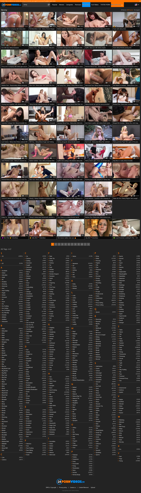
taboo (129, 332)
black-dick (12, 393)
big (12, 364)
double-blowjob (36, 387)
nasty (82, 392)
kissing (82, 286)
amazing (12, 284)
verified (129, 401)
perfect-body (82, 475)
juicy (82, 277)
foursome (59, 307)
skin (106, 413)
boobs (12, 410)
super (129, 314)
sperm (106, 455)
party (82, 461)
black (12, 388)
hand (59, 383)
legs (82, 300)
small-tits (106, 432)
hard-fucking (59, 390)
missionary (82, 353)
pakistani (82, 455)
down (36, 391)
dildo (36, 372)
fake (59, 256)
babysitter (12, 331)
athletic (12, 317)
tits (129, 367)
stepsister (129, 280)
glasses (59, 347)
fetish (59, 278)
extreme (36, 434)
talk (129, 334)
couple (36, 305)
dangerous (36, 354)
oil (82, 430)
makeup (82, 334)
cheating (36, 269)
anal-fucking (12, 290)
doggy (36, 378)
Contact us (73, 487)
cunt (36, 333)
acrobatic (12, 270)
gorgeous (59, 358)
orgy (82, 443)
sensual (106, 382)
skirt (106, 417)
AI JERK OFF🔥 (118, 5)
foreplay (59, 305)
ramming (106, 319)
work (129, 440)
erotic (36, 419)
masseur (82, 342)
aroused (12, 297)
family (59, 260)
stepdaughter (129, 274)
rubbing (106, 357)
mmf (82, 358)
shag (106, 390)
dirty (36, 374)
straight (129, 287)
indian (59, 443)
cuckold (36, 318)
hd (59, 394)
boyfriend (12, 421)
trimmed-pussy (129, 378)
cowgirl (36, 307)
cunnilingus (36, 331)
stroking (129, 298)
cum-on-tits (36, 325)
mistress (82, 356)
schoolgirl (106, 373)
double (36, 385)
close (36, 283)
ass (12, 304)
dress (36, 398)
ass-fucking (12, 306)
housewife (59, 423)
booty (12, 413)
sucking (129, 309)
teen (129, 347)
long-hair (82, 315)
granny (59, 361)
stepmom (129, 278)
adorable (12, 275)
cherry (36, 272)
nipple (82, 409)
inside (59, 450)
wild (129, 435)
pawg (82, 466)
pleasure (106, 269)
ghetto (59, 338)
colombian (36, 294)
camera (12, 460)
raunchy (106, 321)
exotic (36, 430)
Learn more (52, 1)
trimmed (129, 376)
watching (129, 420)
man (82, 338)
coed (36, 289)
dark (36, 356)
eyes (36, 436)
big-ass (12, 366)
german (59, 336)
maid (82, 331)
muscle (82, 378)
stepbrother (129, 272)
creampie (36, 316)
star (129, 265)
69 (12, 263)
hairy (59, 379)
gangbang (59, 332)
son (106, 448)
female (59, 272)
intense (59, 452)
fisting (59, 291)
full (59, 318)
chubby (36, 278)
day (36, 363)
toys (129, 374)
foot (59, 298)
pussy (106, 300)
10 (82, 244)
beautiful (12, 355)
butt (12, 450)
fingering (59, 283)
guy (59, 367)
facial (36, 455)
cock (36, 285)
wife (129, 433)
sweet (129, 320)
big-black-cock (12, 368)
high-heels (59, 405)
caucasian (36, 263)
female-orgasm (59, 274)
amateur (12, 282)
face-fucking (36, 448)
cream (36, 314)
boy (12, 419)
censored (36, 267)
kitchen (82, 288)
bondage (12, 406)
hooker (59, 414)
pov (106, 285)
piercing (106, 260)
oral (82, 439)
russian (106, 359)
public (106, 296)
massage (82, 340)
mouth (82, 373)
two (129, 380)
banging (12, 342)
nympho (82, 420)
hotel (59, 421)
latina (82, 298)
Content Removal (84, 487)
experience (36, 432)
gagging (59, 327)
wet (129, 424)
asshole (12, 315)
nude (82, 414)
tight (129, 363)
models (82, 362)
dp (36, 394)
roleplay (106, 343)
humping (59, 432)
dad (36, 349)
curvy (36, 338)
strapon (129, 291)
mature (82, 347)
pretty (106, 287)
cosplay (36, 298)
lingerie (82, 306)
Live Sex (86, 5)
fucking (59, 316)
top (129, 372)
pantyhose (82, 459)
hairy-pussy (59, 381)
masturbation (82, 345)
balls (12, 337)
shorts (106, 399)
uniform (129, 390)
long (82, 313)
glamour (59, 345)
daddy (36, 352)
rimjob (106, 339)
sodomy (106, 439)
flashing (59, 294)
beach (12, 353)
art (12, 299)
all (12, 279)
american (12, 286)
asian (12, 301)
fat (59, 265)
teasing (129, 345)
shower (106, 404)
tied (129, 361)
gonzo (59, 354)
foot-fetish (59, 300)
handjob (59, 385)
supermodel (129, 316)
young (129, 461)
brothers (12, 432)
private (106, 291)
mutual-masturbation (82, 380)
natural (82, 394)
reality (106, 324)
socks (106, 437)
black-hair (12, 395)
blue (12, 401)
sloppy (106, 426)
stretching (129, 294)
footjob (59, 302)
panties (82, 457)
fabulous (36, 443)
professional (106, 294)
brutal (12, 437)
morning (82, 369)
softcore (106, 443)
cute (36, 340)
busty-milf (12, 448)
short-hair (106, 397)
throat (129, 358)
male (82, 336)
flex (59, 296)
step (129, 269)
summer (129, 311)
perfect (82, 472)
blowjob (12, 399)
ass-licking (12, 308)
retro (106, 330)
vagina (129, 399)
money (82, 364)
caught (36, 265)
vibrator (129, 404)
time (129, 365)
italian (82, 256)
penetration (82, 468)
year (129, 456)
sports (129, 256)
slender (106, 421)
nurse (82, 416)
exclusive (36, 427)
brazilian (12, 426)
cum (36, 320)
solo (106, 446)
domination (36, 383)
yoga (129, 458)
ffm (59, 280)
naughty (82, 400)
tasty (129, 338)
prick (106, 289)
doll (36, 380)
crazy (36, 311)
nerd (82, 405)
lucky (82, 322)
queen (106, 312)
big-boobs (12, 371)
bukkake (12, 443)
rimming (106, 341)
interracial (59, 455)
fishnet (59, 289)
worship (129, 442)
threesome (129, 354)
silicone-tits (106, 406)
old (82, 432)
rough (106, 350)
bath (12, 344)
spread (129, 258)
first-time (59, 287)
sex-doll (106, 386)
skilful (106, 410)
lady (82, 295)
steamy (129, 267)
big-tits (12, 379)
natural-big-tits (82, 396)
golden (59, 352)
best (12, 362)
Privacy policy (63, 487)
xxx (129, 449)
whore (129, 431)
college (36, 291)
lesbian (82, 302)
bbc (12, 346)
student (129, 302)
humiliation (59, 430)
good (59, 356)
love (82, 320)
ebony (36, 412)
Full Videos (95, 5)
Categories (69, 5)
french (59, 311)
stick (129, 283)
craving (36, 309)
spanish (106, 450)
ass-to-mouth (12, 310)
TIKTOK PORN (105, 5)
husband (59, 434)
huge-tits (59, 427)
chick (36, 274)
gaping (59, 334)
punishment (106, 298)
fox (59, 309)
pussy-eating (106, 302)
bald (12, 335)
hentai (59, 401)
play (106, 267)
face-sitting (36, 450)
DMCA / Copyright (51, 487)
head (59, 396)
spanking (106, 452)
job (82, 274)
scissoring (106, 375)
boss (12, 415)
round (106, 352)
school (106, 371)
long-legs (82, 317)
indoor (59, 446)
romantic (106, 346)
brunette (12, 435)
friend (59, 314)
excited (36, 425)
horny (59, 416)
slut (106, 428)
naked (82, 389)
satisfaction (106, 366)
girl (59, 341)
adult (12, 277)
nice (82, 407)
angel (12, 293)
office (82, 428)
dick (36, 369)
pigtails (106, 263)
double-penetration (36, 389)
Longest (137, 10)
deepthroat (36, 367)
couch (36, 300)
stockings (129, 285)
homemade (59, 412)
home (59, 410)
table (129, 330)
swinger (129, 322)
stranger (129, 289)
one (82, 436)
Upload (93, 487)
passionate (82, 463)
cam (12, 457)
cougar (36, 302)
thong (129, 352)
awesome (12, 321)
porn (106, 274)
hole (59, 408)
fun (59, 320)
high (59, 403)
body (12, 404)
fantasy (59, 263)
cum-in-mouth (36, 322)
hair (59, 377)
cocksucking (36, 287)
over (82, 447)
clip (36, 280)
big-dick (12, 377)
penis (82, 470)
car (36, 256)
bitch (12, 386)
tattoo (129, 341)
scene (106, 368)
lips (82, 309)
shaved (106, 395)
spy (129, 260)
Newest (61, 5)
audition (12, 319)
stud (129, 300)
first (59, 285)
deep (36, 365)
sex (106, 384)
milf (82, 349)
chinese (36, 276)
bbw (12, 348)
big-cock (12, 375)
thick (129, 349)
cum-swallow (36, 327)
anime (12, 295)
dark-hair (36, 358)
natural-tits (82, 398)
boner (12, 408)
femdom (59, 276)
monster (82, 367)
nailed (82, 387)
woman (129, 437)
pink (106, 265)
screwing (106, 377)
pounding (106, 283)
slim (106, 424)
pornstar (106, 276)
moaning (82, 360)
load (82, 311)
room (106, 348)
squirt (129, 263)
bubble (12, 439)
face (36, 446)
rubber (106, 354)
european (36, 421)
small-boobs (106, 430)
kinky (82, 284)
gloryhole (59, 349)
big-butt (12, 373)
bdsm (12, 351)
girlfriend (59, 343)
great (59, 363)
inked (59, 448)
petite (106, 258)
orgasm (82, 441)
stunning (129, 305)
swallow (129, 318)
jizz (82, 272)
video (129, 406)
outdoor (82, 445)
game (59, 330)
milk (82, 351)
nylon (82, 418)
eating (36, 410)
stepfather (129, 276)
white (129, 429)
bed (12, 357)
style (129, 307)
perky (106, 256)
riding (106, 337)
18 (12, 256)
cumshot (36, 329)
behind (12, 359)
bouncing (12, 417)
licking (82, 304)
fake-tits (59, 258)
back (12, 333)
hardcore (59, 392)
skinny (106, 415)
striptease (129, 296)
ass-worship (12, 312)
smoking (106, 435)
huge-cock (59, 425)
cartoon (36, 258)
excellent (36, 423)
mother (82, 371)
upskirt (129, 392)
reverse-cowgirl (106, 335)
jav (82, 265)
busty (12, 446)
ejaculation (36, 414)
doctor (36, 376)
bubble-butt (12, 441)
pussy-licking (106, 305)
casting (36, 260)
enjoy (36, 416)
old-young (82, 434)
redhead (106, 328)
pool (106, 272)
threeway (129, 356)
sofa (106, 441)
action (12, 273)
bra (12, 424)
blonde (12, 397)
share (106, 393)
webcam (129, 422)
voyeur (129, 413)
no (82, 411)
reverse (106, 332)
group (59, 365)
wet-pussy (129, 426)
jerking (82, 270)
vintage (129, 408)
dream (36, 396)
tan (129, 336)
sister (106, 408)
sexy (106, 388)
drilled (36, 400)
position (106, 280)
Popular (54, 5)
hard (59, 388)
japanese (82, 263)
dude (36, 403)
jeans (82, 268)
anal (12, 288)
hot (59, 419)
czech (36, 342)
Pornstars (78, 5)
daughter (36, 361)
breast (12, 428)
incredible (59, 441)
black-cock (12, 390)
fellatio (59, 269)
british (12, 430)
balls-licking (12, 340)
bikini (12, 382)
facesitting (36, 452)
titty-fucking (129, 369)
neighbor (82, 403)
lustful (82, 324)
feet (59, 267)
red (106, 326)
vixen (129, 410)
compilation (36, 296)
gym (59, 369)
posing (106, 278)
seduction (106, 379)
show (106, 401)
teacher (129, 343)
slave (106, 419)
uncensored (129, 388)
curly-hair (36, 336)
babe (12, 329)
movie (82, 376)
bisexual (12, 384)
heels (59, 399)
